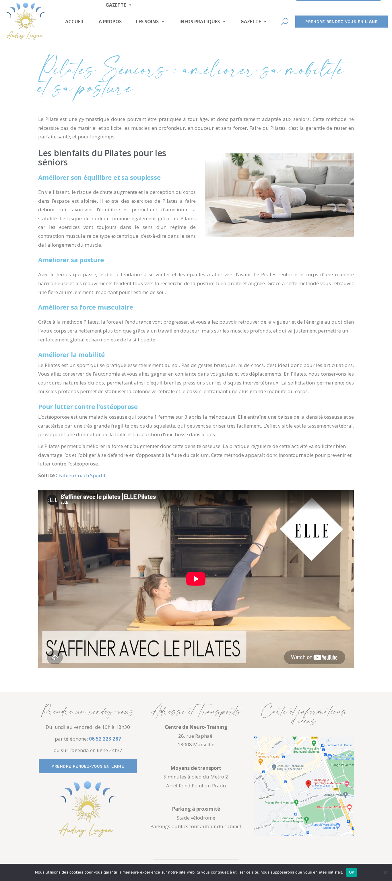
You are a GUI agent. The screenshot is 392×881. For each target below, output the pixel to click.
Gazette (250, 21)
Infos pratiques (199, 21)
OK (351, 872)
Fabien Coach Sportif (82, 475)
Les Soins (147, 21)
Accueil (74, 21)
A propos (110, 21)
